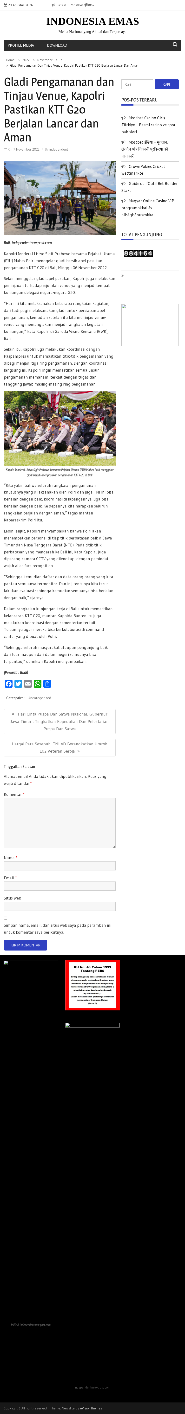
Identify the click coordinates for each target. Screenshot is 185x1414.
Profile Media (21, 45)
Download (57, 45)
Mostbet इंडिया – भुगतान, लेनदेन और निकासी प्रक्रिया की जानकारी (144, 149)
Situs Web (12, 897)
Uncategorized (39, 697)
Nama (10, 857)
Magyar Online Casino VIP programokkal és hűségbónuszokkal (147, 207)
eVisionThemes (91, 1408)
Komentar (14, 794)
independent (58, 149)
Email (10, 877)
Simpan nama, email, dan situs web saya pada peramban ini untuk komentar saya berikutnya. (57, 929)
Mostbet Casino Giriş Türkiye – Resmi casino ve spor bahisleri (148, 124)
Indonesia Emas (92, 21)
